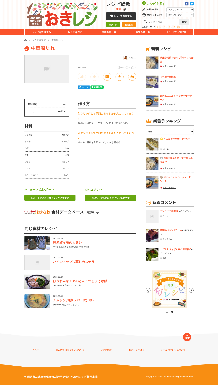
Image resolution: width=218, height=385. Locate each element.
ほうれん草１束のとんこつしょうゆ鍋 (80, 281)
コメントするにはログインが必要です (111, 198)
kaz (164, 258)
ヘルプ (36, 350)
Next (191, 290)
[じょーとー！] (82, 77)
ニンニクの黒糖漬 (169, 211)
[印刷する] (132, 77)
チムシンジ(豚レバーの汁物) (73, 300)
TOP (187, 338)
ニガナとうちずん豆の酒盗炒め (175, 249)
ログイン (113, 25)
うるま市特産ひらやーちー (177, 139)
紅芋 (178, 27)
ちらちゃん (167, 239)
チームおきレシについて (173, 350)
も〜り (165, 216)
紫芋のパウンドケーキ (171, 230)
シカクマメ (161, 27)
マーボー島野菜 (168, 76)
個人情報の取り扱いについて (70, 350)
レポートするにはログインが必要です (50, 198)
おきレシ (132, 58)
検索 (184, 21)
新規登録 (129, 25)
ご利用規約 (106, 350)
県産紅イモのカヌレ (67, 242)
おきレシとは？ (136, 350)
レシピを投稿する (123, 16)
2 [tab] (172, 312)
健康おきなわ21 (169, 66)
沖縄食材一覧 (109, 32)
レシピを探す (75, 32)
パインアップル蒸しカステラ (74, 261)
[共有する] (120, 77)
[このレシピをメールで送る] (107, 77)
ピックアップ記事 (176, 32)
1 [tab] (167, 312)
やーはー (167, 149)
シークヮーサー (171, 27)
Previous (148, 290)
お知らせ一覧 (143, 32)
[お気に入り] (94, 77)
